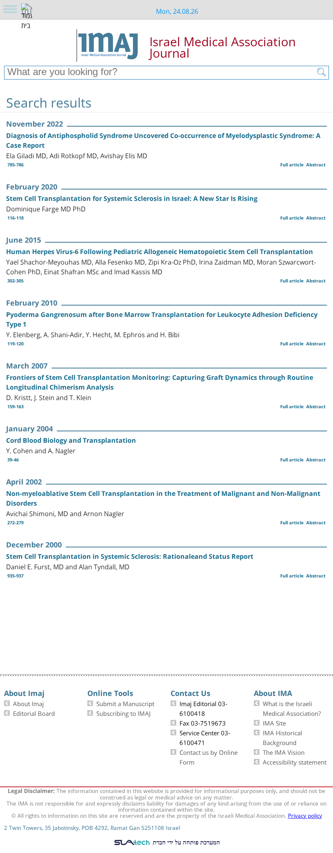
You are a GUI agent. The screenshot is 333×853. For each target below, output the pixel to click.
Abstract (316, 165)
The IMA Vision (284, 751)
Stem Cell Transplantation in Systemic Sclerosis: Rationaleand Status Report (129, 556)
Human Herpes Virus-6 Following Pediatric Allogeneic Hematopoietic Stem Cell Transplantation (159, 251)
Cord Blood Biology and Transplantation (71, 440)
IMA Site (274, 722)
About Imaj (28, 703)
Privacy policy (305, 815)
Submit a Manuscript (125, 703)
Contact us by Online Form (208, 756)
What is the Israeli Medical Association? (292, 707)
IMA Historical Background (282, 737)
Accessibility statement (295, 761)
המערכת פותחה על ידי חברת (185, 842)
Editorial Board (34, 712)
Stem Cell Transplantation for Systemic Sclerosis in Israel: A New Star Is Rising (131, 198)
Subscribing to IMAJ (123, 712)
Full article (292, 165)
